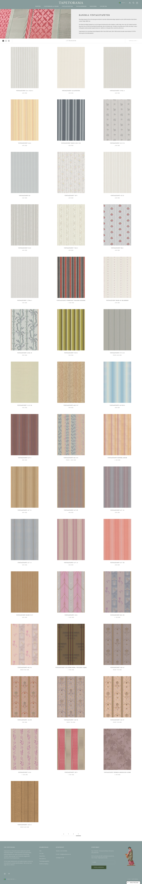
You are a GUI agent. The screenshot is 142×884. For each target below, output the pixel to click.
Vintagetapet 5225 (24, 248)
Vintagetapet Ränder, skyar (117, 458)
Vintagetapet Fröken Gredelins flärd (117, 772)
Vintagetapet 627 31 (25, 510)
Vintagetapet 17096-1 (24, 301)
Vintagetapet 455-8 (117, 196)
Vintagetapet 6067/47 (71, 405)
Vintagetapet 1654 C (25, 825)
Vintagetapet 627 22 (117, 510)
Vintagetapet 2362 (24, 143)
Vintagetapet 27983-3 (117, 91)
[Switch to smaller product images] (6, 41)
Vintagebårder (81, 6)
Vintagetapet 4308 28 (24, 353)
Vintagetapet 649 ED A (117, 405)
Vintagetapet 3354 (24, 772)
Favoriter (103, 6)
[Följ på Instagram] (5, 874)
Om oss (41, 853)
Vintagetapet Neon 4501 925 (71, 143)
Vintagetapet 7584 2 (71, 248)
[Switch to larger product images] (3, 41)
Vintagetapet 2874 (71, 772)
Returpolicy (42, 858)
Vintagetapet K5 (24, 196)
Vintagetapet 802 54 (25, 668)
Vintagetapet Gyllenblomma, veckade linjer (71, 668)
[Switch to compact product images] (9, 41)
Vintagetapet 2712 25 (117, 353)
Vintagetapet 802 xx (117, 615)
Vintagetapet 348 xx (25, 720)
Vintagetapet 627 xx (117, 563)
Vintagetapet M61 (117, 248)
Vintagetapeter (67, 6)
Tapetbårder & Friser (51, 6)
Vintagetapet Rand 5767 (24, 615)
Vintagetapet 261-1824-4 (24, 91)
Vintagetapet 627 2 (24, 458)
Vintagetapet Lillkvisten (71, 91)
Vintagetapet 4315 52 (117, 143)
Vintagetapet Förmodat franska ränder (71, 301)
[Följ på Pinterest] (9, 874)
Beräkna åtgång (43, 863)
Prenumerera (99, 867)
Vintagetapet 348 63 (117, 668)
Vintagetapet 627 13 (25, 563)
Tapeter (38, 6)
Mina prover (134, 882)
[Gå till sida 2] (63, 834)
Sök (40, 851)
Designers (93, 6)
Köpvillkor (42, 856)
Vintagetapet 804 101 (71, 458)
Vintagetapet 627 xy (71, 510)
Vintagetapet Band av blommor (117, 301)
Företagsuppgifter (44, 861)
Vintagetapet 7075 (71, 196)
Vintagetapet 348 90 (71, 720)
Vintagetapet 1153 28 (24, 405)
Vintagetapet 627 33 (71, 563)
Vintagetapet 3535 (71, 615)
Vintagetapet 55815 (71, 353)
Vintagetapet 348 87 (117, 720)
